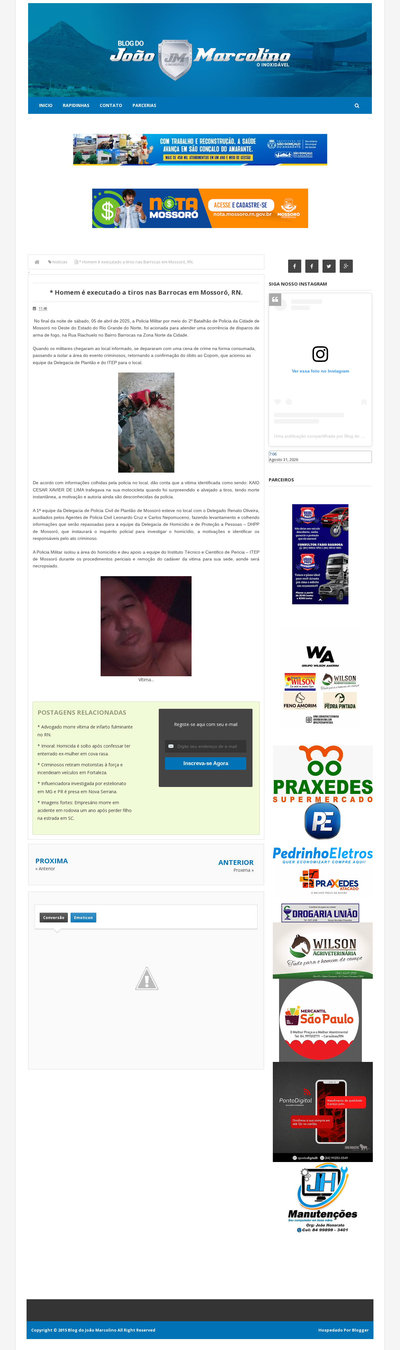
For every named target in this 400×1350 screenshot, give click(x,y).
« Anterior (45, 868)
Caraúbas (278, 466)
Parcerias (144, 105)
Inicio (45, 105)
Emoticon (83, 917)
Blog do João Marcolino (92, 1330)
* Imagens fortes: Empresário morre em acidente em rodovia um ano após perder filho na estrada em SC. (85, 810)
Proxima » (243, 870)
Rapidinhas (76, 105)
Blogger (360, 1330)
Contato (111, 105)
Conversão (53, 917)
